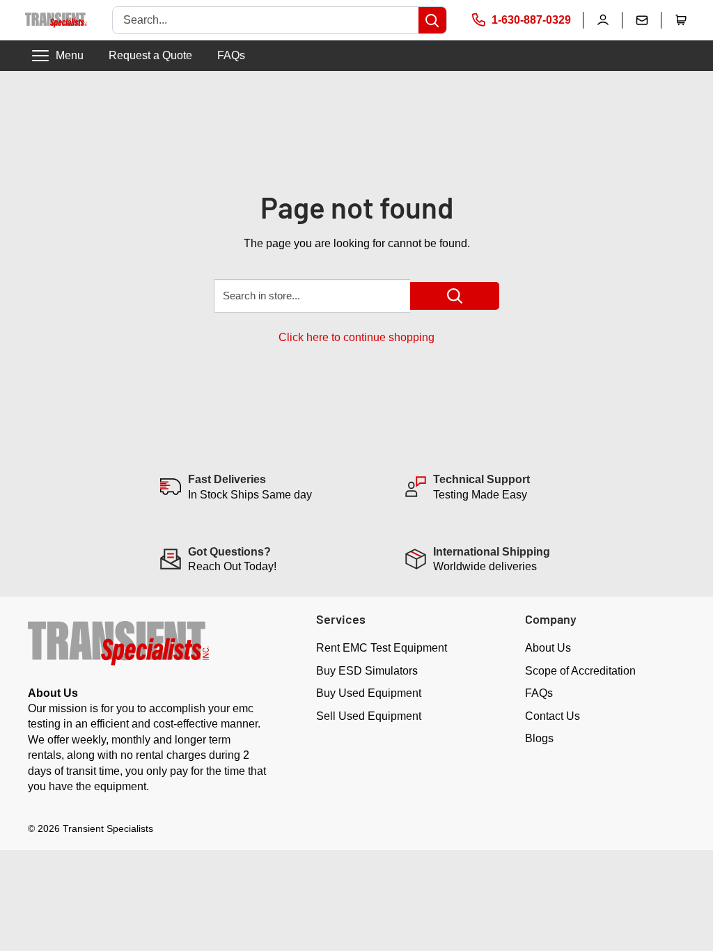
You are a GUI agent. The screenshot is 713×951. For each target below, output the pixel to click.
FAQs (231, 55)
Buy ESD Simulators (367, 671)
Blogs (539, 738)
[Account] (603, 20)
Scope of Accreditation (580, 671)
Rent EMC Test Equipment (381, 648)
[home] (56, 20)
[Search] (432, 20)
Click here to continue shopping (356, 337)
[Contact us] (642, 20)
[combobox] (265, 20)
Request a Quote (150, 55)
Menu (70, 55)
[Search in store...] (454, 296)
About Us (548, 648)
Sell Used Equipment (368, 716)
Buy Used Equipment (368, 693)
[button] (681, 20)
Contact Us (552, 716)
